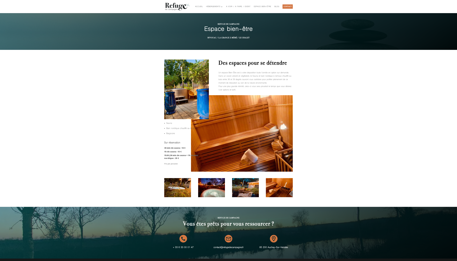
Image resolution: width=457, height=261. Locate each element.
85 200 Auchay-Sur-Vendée (273, 247)
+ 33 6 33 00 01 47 (183, 247)
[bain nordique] (177, 196)
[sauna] (279, 196)
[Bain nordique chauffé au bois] (211, 196)
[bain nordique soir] (245, 196)
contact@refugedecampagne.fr (228, 247)
